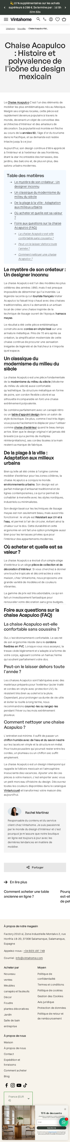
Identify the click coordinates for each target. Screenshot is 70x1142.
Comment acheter (15, 1070)
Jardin (8, 1014)
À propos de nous (15, 1048)
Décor (8, 997)
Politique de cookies (50, 990)
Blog (7, 1076)
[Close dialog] (65, 1109)
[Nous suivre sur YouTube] (19, 1085)
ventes (8, 979)
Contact (9, 1054)
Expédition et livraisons (12, 1062)
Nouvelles (21, 28)
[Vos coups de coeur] (58, 19)
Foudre (8, 1003)
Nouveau (9, 974)
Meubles (9, 985)
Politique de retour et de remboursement (51, 1016)
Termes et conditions (51, 984)
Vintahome (10, 28)
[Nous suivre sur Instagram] (12, 1085)
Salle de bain (12, 1020)
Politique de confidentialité (46, 976)
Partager (37, 867)
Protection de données (52, 1008)
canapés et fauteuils (17, 991)
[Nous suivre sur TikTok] (25, 1085)
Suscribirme (51, 1128)
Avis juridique (46, 1002)
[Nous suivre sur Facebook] (6, 1085)
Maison (8, 1042)
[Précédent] (4, 7)
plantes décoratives (16, 1009)
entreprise (10, 1026)
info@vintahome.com (29, 958)
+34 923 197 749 (34, 951)
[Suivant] (65, 7)
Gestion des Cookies (50, 996)
